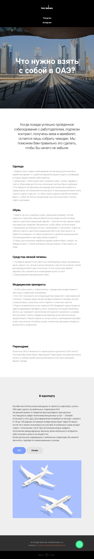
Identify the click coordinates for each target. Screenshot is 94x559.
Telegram (47, 18)
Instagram (47, 22)
